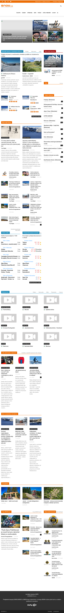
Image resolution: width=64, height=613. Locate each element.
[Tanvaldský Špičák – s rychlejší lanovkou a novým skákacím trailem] (25, 540)
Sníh (35, 12)
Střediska (29, 12)
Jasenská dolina (29, 328)
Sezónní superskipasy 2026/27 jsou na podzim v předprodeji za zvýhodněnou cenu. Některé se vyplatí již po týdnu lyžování (31, 144)
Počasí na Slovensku (29, 268)
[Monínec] (53, 336)
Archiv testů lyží (59, 511)
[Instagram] (5, 1)
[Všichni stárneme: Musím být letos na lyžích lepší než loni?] (25, 173)
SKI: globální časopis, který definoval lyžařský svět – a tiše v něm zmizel (53, 61)
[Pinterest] (8, 1)
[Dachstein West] (32, 336)
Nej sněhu (17, 230)
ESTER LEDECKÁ (48, 116)
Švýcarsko (53, 292)
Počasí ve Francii (28, 261)
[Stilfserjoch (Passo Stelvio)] (10, 64)
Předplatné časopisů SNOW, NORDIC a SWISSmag (16, 599)
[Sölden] (25, 108)
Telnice (24, 242)
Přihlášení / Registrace (58, 1)
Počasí (39, 12)
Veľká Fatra (25, 325)
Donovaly (25, 270)
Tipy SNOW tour (6, 511)
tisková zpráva (12, 177)
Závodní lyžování (7, 34)
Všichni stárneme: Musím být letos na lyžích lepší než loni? (35, 174)
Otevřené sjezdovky (15, 229)
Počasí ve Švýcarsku (29, 275)
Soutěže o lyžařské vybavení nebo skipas (31, 352)
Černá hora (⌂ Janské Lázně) (9, 244)
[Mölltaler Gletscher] (4, 108)
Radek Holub (25, 150)
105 (61, 145)
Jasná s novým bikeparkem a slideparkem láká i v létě (14, 206)
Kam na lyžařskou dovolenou (9, 414)
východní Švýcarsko (6, 307)
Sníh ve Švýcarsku (7, 275)
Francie (61, 292)
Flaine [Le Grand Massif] (7, 265)
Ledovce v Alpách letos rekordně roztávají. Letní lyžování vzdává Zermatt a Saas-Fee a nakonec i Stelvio (35, 184)
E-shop (54, 12)
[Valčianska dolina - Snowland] (53, 318)
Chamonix (25, 265)
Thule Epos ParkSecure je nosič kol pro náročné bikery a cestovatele (14, 183)
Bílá (2, 242)
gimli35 (3, 77)
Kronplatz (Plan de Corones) (9, 258)
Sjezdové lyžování (38, 35)
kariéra (33, 594)
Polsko (27, 51)
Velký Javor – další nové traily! (9, 501)
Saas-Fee (25, 277)
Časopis (18, 12)
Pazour (11, 99)
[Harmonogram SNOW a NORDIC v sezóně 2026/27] (47, 72)
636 (61, 117)
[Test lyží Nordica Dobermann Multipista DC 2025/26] (47, 574)
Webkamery (5, 292)
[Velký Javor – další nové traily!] (10, 494)
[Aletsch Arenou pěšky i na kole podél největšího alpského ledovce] (25, 552)
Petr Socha (54, 558)
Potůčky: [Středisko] (49, 99)
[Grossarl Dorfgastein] (10, 318)
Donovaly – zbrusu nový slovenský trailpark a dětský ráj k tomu (36, 219)
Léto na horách (53, 24)
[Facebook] (2, 1)
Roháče (46, 307)
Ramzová (5, 346)
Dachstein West (28, 346)
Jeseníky (3, 343)
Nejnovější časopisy (50, 51)
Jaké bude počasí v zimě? (35, 282)
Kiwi (10, 108)
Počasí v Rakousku (29, 247)
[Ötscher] (32, 300)
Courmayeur (25, 256)
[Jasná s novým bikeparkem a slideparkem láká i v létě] (4, 206)
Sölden (34, 106)
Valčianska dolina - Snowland (54, 328)
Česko (20, 51)
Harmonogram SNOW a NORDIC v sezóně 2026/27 (57, 72)
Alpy (40, 232)
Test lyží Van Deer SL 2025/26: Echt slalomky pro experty (57, 532)
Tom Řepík (3, 148)
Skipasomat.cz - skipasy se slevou (42, 1)
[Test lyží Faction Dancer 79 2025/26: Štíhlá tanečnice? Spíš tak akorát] (47, 563)
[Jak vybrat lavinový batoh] (21, 360)
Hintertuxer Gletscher (7, 251)
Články (24, 12)
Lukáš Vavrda (48, 526)
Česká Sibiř (46, 343)
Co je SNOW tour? (37, 511)
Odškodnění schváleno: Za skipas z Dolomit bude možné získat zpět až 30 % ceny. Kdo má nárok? (36, 207)
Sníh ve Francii (7, 261)
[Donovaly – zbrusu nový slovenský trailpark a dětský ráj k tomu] (25, 218)
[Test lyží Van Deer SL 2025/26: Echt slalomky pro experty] (47, 532)
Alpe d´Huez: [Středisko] (50, 111)
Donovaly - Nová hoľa (7, 270)
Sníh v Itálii (6, 254)
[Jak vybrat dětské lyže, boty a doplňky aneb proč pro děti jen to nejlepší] (36, 360)
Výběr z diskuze (49, 95)
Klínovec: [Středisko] (49, 120)
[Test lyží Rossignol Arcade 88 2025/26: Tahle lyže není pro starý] (47, 553)
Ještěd (24, 244)
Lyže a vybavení (47, 12)
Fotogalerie (5, 483)
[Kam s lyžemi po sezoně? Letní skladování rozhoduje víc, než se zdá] (7, 360)
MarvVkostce (33, 99)
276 (61, 129)
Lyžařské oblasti (26, 137)
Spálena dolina (50, 309)
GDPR (36, 594)
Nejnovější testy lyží (50, 511)
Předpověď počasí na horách (31, 232)
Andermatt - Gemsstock (7, 277)
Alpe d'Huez (4, 263)
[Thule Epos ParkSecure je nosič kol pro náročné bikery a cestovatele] (4, 183)
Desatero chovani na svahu (51, 155)
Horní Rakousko (26, 343)
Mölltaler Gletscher (15, 106)
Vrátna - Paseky (5, 272)
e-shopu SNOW (41, 599)
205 (61, 156)
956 (61, 122)
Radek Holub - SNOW (27, 76)
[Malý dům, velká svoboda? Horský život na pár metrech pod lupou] (25, 196)
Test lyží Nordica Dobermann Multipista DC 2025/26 (57, 574)
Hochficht (25, 251)
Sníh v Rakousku (7, 247)
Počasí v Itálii (27, 254)
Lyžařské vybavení (5, 367)
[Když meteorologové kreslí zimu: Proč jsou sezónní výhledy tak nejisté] (4, 218)
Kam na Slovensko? (49, 132)
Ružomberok (26, 272)
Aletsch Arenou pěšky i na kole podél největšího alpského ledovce (36, 552)
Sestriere (25, 258)
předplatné (56, 611)
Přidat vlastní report (36, 116)
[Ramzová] (10, 336)
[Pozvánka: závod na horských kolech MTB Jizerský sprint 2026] (4, 173)
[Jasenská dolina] (32, 318)
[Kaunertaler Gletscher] (25, 97)
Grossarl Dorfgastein (9, 328)
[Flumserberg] (10, 300)
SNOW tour (4, 498)
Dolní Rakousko (26, 307)
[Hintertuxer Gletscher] (4, 98)
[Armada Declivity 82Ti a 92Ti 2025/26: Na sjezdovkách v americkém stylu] (47, 542)
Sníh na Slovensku (8, 268)
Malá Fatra (46, 325)
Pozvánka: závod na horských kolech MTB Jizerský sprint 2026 (14, 174)
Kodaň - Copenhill (27, 74)
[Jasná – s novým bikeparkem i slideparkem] (32, 494)
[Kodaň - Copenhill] (32, 64)
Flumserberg (6, 309)
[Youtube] (10, 1)
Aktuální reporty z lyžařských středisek (12, 51)
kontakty (28, 594)
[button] (61, 5)
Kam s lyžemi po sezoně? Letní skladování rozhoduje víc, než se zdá (7, 374)
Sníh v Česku (6, 240)
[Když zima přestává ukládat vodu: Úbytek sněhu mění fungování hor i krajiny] (4, 196)
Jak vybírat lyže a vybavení (9, 352)
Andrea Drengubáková (14, 186)
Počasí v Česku (28, 240)
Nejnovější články (6, 122)
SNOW (53, 75)
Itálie (40, 51)
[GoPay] (32, 605)
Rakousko (33, 51)
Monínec (48, 346)
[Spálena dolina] (53, 300)
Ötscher (24, 249)
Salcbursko (4, 325)
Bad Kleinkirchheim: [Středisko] (52, 160)
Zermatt (24, 279)
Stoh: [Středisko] (48, 137)
